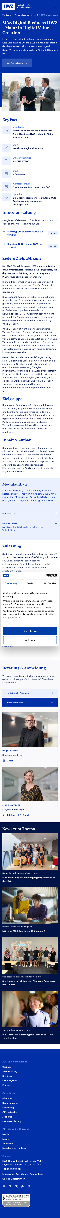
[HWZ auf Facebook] (28, 1186)
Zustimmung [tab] (11, 583)
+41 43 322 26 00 (11, 1168)
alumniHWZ (8, 1143)
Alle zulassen (30, 631)
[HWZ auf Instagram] (10, 1186)
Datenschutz (36, 1173)
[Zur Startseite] (17, 6)
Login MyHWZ (9, 1080)
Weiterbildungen (22, 14)
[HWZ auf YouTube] (16, 1186)
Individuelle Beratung (18, 692)
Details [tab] (30, 583)
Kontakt (6, 1085)
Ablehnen (30, 640)
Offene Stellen (9, 1111)
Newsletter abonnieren (14, 1148)
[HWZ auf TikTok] (22, 1186)
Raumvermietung (11, 1121)
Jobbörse (7, 1116)
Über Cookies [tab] (49, 583)
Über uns (7, 1098)
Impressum (8, 1173)
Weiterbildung (9, 1071)
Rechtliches (22, 1173)
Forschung (8, 1107)
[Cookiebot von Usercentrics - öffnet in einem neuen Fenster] (44, 575)
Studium (6, 1066)
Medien (6, 1134)
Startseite (6, 14)
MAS (35, 14)
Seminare (7, 1075)
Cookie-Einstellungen (13, 1178)
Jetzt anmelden (15, 702)
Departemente (10, 1102)
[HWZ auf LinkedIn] (4, 1186)
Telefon (11, 814)
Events (5, 1138)
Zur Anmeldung (15, 62)
